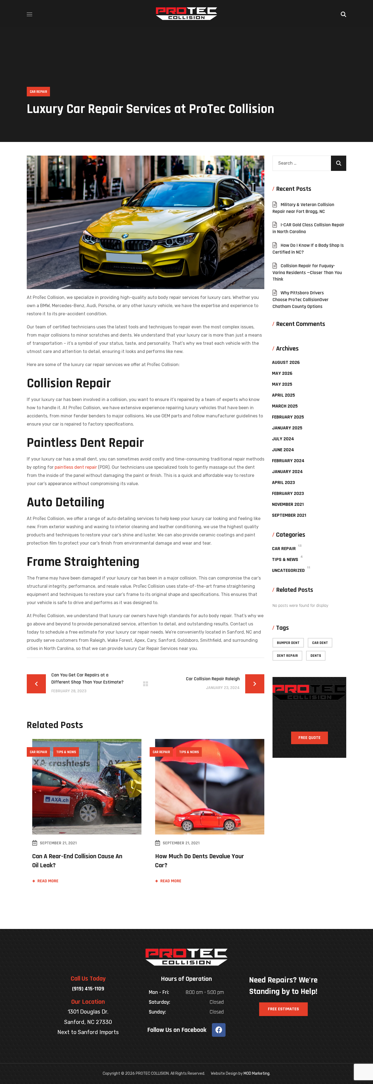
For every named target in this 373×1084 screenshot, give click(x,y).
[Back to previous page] (145, 683)
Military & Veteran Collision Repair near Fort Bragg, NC (303, 208)
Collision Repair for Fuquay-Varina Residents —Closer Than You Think (307, 273)
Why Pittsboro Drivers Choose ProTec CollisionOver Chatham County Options (300, 300)
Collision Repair (69, 383)
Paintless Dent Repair (85, 443)
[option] (84, 817)
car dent (320, 642)
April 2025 (283, 395)
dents (315, 655)
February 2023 (288, 493)
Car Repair (38, 92)
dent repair (287, 655)
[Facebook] (219, 1030)
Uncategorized (288, 570)
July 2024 (283, 439)
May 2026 (282, 373)
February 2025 (288, 417)
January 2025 (287, 428)
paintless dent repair (76, 467)
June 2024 (283, 450)
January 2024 (287, 471)
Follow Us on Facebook (176, 1030)
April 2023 (283, 482)
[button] (343, 13)
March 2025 (285, 406)
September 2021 (289, 515)
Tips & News (66, 752)
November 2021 (288, 504)
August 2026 (286, 362)
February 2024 (288, 461)
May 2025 (282, 384)
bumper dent (288, 642)
